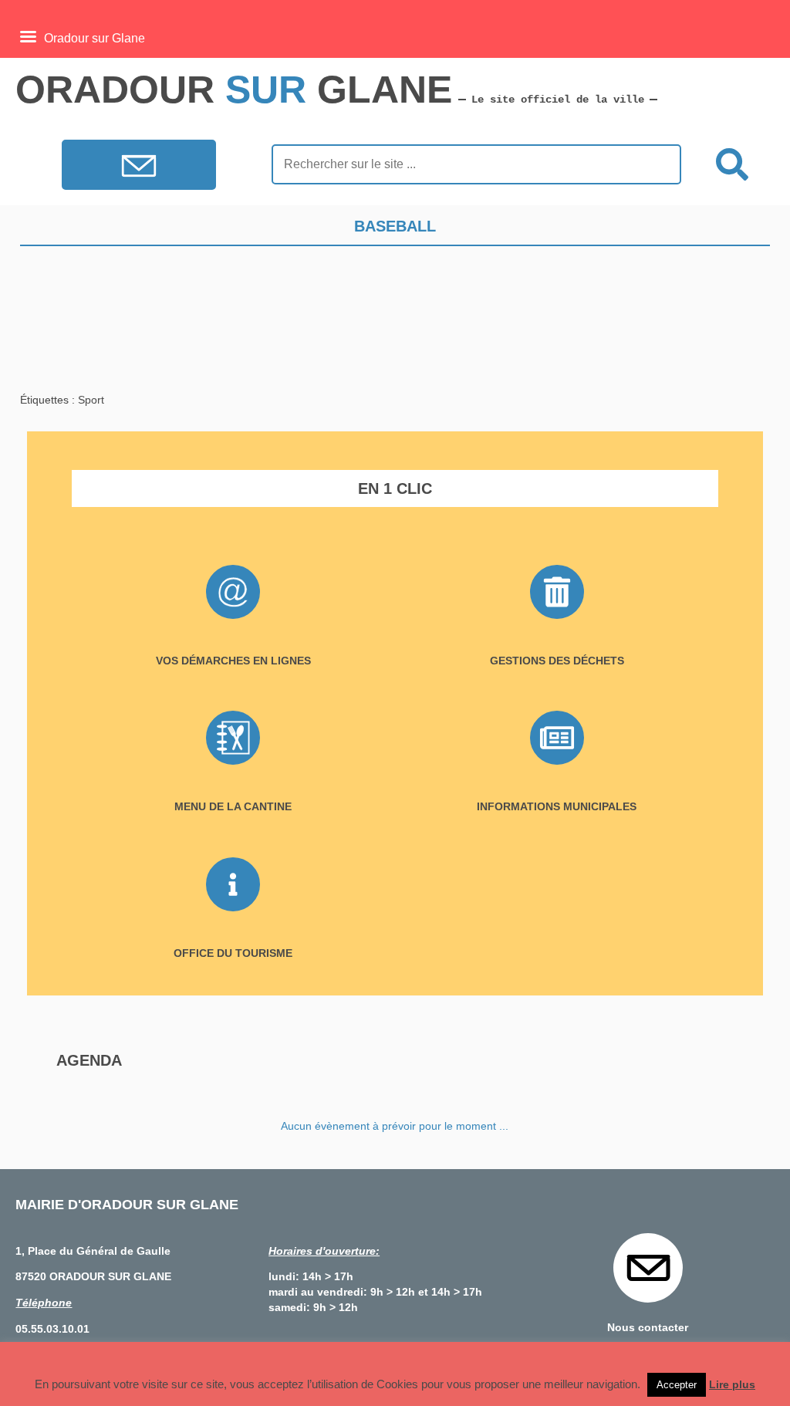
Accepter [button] (677, 1385)
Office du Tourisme (233, 953)
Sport (91, 400)
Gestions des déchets (557, 660)
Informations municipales (556, 806)
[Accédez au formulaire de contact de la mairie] (139, 168)
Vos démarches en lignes (233, 660)
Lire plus (732, 1384)
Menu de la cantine (233, 806)
